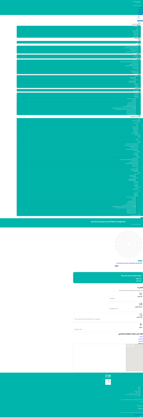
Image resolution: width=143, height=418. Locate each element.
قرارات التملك (136, 84)
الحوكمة (139, 74)
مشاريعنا (139, 141)
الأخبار (139, 40)
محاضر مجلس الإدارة (133, 78)
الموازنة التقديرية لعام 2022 (131, 103)
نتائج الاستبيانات (135, 150)
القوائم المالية (136, 97)
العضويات (139, 39)
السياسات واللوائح (135, 60)
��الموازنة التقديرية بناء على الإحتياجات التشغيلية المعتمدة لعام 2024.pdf (124, 206)
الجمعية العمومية (135, 79)
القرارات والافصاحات (135, 68)
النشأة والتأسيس (135, 26)
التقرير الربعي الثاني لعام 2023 (131, 210)
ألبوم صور (136, 139)
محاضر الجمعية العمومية (132, 82)
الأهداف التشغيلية (135, 128)
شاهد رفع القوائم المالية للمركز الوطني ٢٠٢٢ (129, 106)
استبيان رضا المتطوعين (134, 50)
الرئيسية (139, 118)
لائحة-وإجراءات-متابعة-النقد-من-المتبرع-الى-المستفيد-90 (129, 263)
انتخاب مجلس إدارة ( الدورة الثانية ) (135, 116)
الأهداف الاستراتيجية (135, 30)
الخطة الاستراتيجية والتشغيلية (133, 64)
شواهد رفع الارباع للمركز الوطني (131, 105)
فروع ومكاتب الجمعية (135, 37)
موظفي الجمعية (135, 56)
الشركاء (139, 115)
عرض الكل (136, 93)
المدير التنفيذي (136, 33)
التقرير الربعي (134, 101)
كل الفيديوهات (136, 87)
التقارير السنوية (136, 94)
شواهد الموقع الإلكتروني (134, 71)
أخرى (137, 69)
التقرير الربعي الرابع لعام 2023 (131, 114)
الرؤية (137, 27)
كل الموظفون (138, 54)
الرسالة (137, 29)
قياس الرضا (138, 45)
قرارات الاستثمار (136, 83)
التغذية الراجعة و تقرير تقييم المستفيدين (132, 46)
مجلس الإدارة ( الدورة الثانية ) (136, 24)
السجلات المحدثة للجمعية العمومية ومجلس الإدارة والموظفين (129, 61)
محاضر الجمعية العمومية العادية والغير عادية (131, 65)
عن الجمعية (138, 25)
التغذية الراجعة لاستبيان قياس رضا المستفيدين (131, 47)
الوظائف (137, 57)
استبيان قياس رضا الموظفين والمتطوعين (132, 51)
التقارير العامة (137, 73)
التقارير (139, 92)
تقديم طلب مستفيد (137, 38)
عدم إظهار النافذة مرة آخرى (138, 414)
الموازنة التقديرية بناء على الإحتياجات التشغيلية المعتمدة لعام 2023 (125, 109)
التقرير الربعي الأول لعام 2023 (131, 110)
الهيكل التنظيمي (135, 34)
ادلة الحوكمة (139, 156)
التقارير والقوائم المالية (134, 160)
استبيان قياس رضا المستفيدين (133, 49)
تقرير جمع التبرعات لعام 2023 (131, 98)
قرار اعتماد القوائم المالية (132, 102)
